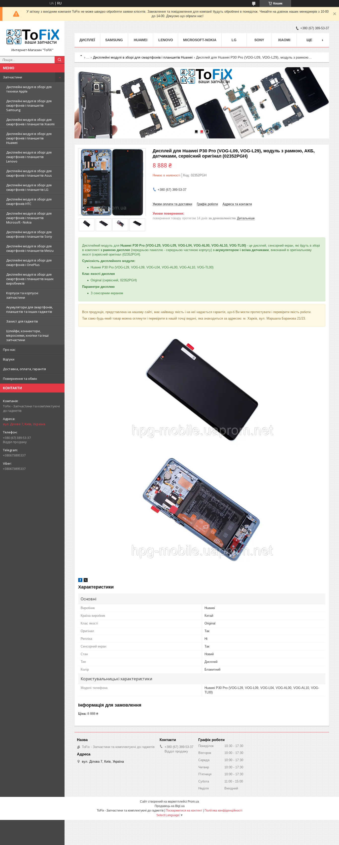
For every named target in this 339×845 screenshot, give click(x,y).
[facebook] (80, 581)
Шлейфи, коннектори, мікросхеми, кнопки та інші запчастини (27, 335)
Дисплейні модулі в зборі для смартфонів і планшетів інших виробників (30, 279)
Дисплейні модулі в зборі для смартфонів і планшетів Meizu (30, 248)
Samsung (114, 40)
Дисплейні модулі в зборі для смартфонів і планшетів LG (29, 187)
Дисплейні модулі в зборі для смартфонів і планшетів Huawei (29, 138)
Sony (259, 40)
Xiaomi (284, 40)
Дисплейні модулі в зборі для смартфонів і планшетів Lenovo (29, 156)
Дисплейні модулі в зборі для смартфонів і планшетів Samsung (29, 105)
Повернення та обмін (20, 378)
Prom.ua (193, 801)
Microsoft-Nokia (199, 40)
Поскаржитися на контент (184, 810)
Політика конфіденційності (223, 810)
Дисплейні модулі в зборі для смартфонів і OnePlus (29, 262)
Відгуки (8, 359)
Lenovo (165, 40)
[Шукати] (60, 60)
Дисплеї (87, 40)
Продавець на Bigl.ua (170, 806)
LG (234, 40)
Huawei (140, 40)
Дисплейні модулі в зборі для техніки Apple (29, 89)
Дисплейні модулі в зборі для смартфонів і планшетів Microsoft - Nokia (29, 218)
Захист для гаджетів (22, 321)
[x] (86, 581)
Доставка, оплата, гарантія (24, 369)
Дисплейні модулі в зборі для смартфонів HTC (29, 201)
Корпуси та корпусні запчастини (22, 295)
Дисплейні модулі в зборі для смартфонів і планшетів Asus (29, 173)
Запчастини (12, 77)
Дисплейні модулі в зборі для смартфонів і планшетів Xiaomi (30, 121)
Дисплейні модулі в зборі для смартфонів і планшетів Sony (29, 234)
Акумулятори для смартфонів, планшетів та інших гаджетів (29, 309)
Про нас (9, 349)
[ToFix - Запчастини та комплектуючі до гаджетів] (32, 36)
